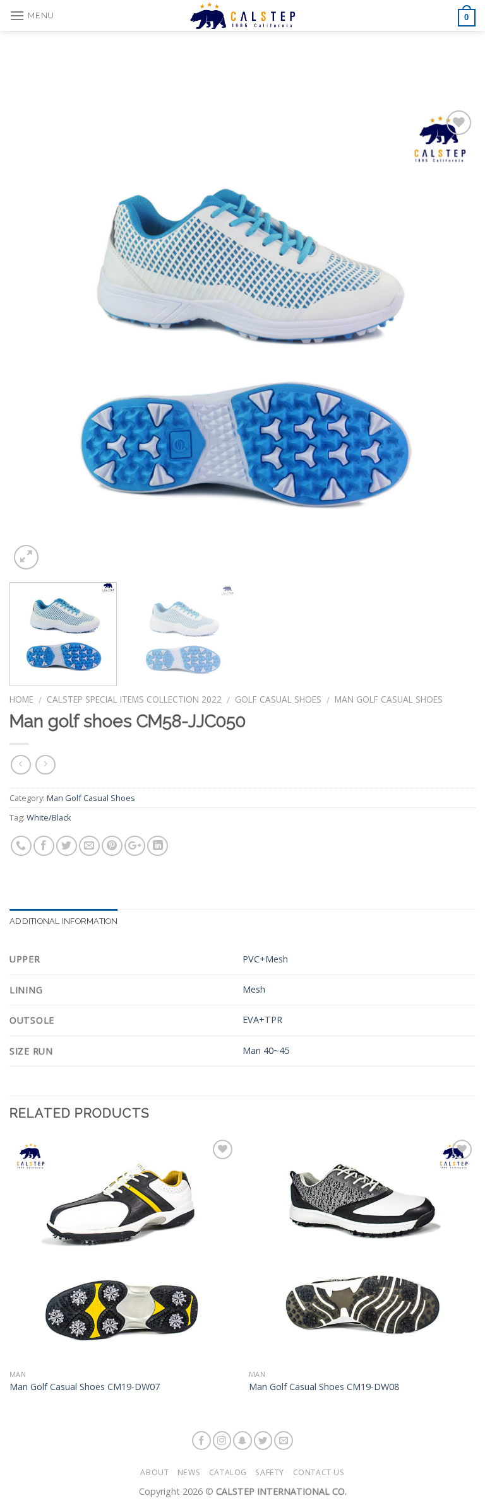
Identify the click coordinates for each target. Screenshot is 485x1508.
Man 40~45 (265, 1050)
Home (21, 699)
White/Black (49, 817)
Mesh (253, 989)
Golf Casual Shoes (278, 699)
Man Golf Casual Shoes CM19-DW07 (84, 1387)
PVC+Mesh (265, 959)
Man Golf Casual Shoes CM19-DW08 (324, 1387)
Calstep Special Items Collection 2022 (134, 699)
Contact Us (319, 1472)
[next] (450, 340)
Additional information (63, 921)
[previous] (34, 340)
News (188, 1472)
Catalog (228, 1472)
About (154, 1472)
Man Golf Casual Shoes (389, 699)
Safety (269, 1472)
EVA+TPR (262, 1020)
